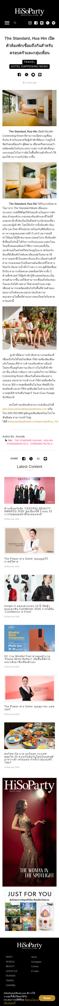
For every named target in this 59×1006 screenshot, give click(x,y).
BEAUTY (10, 966)
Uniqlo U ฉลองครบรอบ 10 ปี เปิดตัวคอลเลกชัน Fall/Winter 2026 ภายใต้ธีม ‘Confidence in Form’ (29, 609)
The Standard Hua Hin (28, 440)
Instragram (36, 962)
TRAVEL (10, 980)
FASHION (10, 976)
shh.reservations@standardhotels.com (24, 409)
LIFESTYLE (11, 971)
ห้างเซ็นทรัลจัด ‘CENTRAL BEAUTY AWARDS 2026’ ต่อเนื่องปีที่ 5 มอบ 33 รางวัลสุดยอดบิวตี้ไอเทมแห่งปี (28, 511)
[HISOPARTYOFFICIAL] (29, 832)
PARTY (9, 957)
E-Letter (35, 971)
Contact (35, 966)
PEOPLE (10, 962)
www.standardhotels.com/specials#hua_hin (33, 421)
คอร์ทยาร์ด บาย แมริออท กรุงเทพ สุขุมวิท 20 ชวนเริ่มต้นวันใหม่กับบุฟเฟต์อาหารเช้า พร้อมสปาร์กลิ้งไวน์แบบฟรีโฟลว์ (29, 758)
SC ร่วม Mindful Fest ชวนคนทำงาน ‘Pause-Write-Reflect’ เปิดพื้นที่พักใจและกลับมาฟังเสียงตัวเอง (27, 659)
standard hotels (41, 443)
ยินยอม (47, 998)
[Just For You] (29, 910)
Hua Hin (48, 440)
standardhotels (17, 443)
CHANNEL (11, 985)
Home (34, 957)
